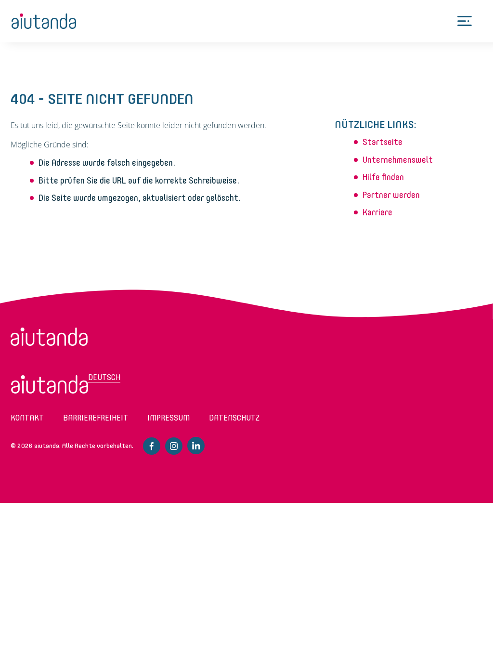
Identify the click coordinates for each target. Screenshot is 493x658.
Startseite (382, 142)
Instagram (173, 446)
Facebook (151, 446)
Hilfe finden (383, 177)
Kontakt (27, 417)
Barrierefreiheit (95, 417)
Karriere (377, 212)
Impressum (168, 417)
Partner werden (391, 195)
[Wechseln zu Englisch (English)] (49, 384)
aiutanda (44, 21)
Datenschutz (234, 417)
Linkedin (196, 445)
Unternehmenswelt (398, 160)
